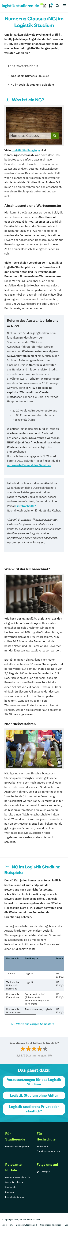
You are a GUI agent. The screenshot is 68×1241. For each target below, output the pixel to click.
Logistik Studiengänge (26, 150)
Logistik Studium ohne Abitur (34, 1095)
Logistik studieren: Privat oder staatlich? (34, 1108)
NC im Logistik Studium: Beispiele (32, 84)
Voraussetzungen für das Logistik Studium (34, 1081)
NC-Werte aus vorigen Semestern (32, 1024)
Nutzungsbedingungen (50, 1224)
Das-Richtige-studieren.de (17, 1177)
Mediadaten (42, 1146)
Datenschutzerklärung (26, 1224)
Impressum (7, 1224)
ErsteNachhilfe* (25, 506)
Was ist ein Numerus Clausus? (29, 76)
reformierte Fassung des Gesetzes (29, 465)
